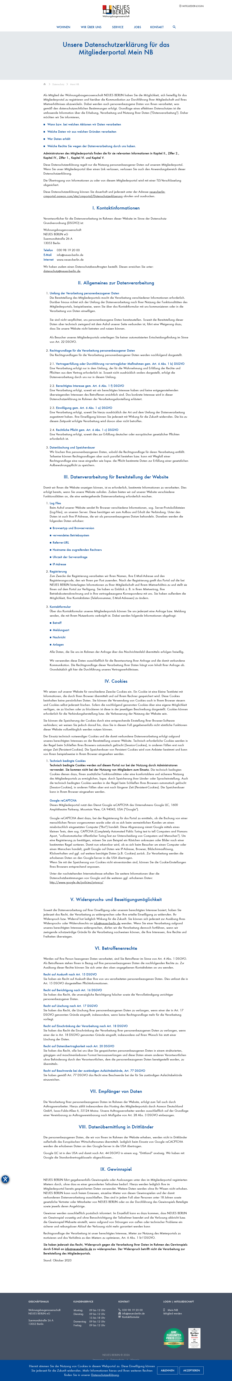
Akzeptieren (191, 1370)
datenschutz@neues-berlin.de (61, 271)
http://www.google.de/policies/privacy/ (76, 882)
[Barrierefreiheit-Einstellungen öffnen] (5, 1179)
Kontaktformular (130, 1317)
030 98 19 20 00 (68, 250)
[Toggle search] (174, 27)
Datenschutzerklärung (105, 1375)
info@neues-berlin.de (70, 255)
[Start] (45, 84)
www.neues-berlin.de (70, 259)
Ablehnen (167, 1370)
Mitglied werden (172, 1313)
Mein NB (173, 1310)
